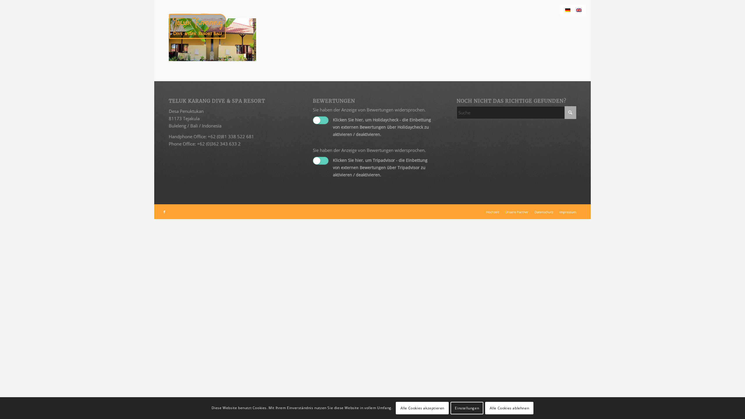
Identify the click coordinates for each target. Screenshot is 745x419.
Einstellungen (467, 407)
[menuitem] (492, 212)
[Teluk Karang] (197, 26)
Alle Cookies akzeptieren (422, 407)
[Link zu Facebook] (164, 211)
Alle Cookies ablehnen (509, 407)
